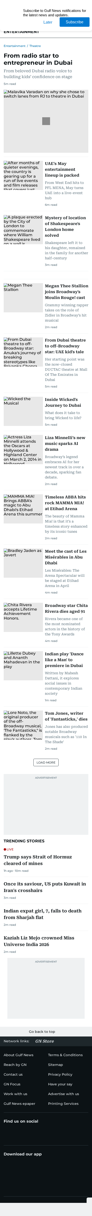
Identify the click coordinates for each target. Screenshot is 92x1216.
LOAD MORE (46, 762)
